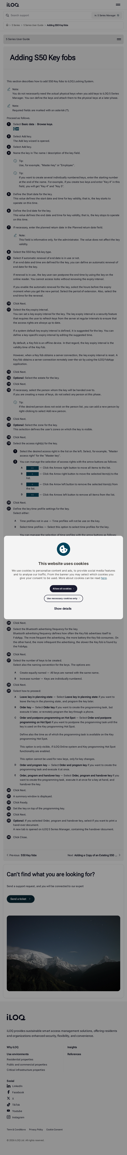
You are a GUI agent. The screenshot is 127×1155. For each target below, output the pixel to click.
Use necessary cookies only (62, 598)
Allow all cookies (62, 588)
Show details (62, 608)
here (104, 578)
